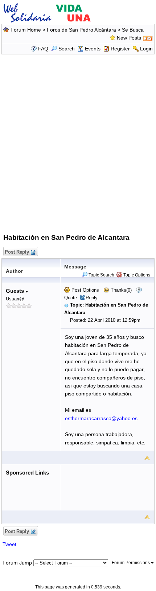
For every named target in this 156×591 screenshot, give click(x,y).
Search (66, 49)
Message (75, 267)
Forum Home (26, 30)
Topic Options (136, 275)
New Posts (129, 38)
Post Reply (16, 252)
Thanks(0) (120, 290)
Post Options (84, 290)
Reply (92, 297)
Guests (15, 291)
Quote (70, 297)
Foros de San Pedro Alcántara (81, 30)
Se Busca (133, 30)
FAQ (43, 49)
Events (92, 49)
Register (120, 49)
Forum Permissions (131, 562)
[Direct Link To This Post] (66, 305)
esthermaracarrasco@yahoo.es (101, 418)
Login (146, 49)
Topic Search (100, 275)
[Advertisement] (78, 143)
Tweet (9, 544)
